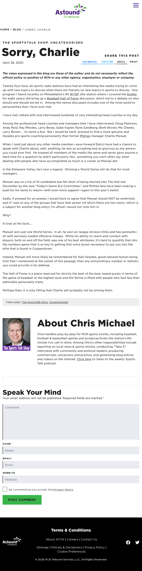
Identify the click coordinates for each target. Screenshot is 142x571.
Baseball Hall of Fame (63, 98)
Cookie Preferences (71, 551)
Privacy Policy (63, 489)
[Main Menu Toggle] (136, 5)
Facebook (90, 61)
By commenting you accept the (41, 489)
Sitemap (42, 547)
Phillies (85, 135)
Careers (72, 539)
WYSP (74, 94)
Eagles (132, 94)
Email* (7, 458)
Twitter (107, 61)
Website (9, 472)
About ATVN (55, 539)
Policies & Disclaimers (66, 547)
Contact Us (89, 539)
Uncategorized (66, 42)
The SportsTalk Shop (25, 42)
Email (121, 61)
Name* (7, 443)
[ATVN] (71, 10)
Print (134, 61)
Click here (84, 359)
